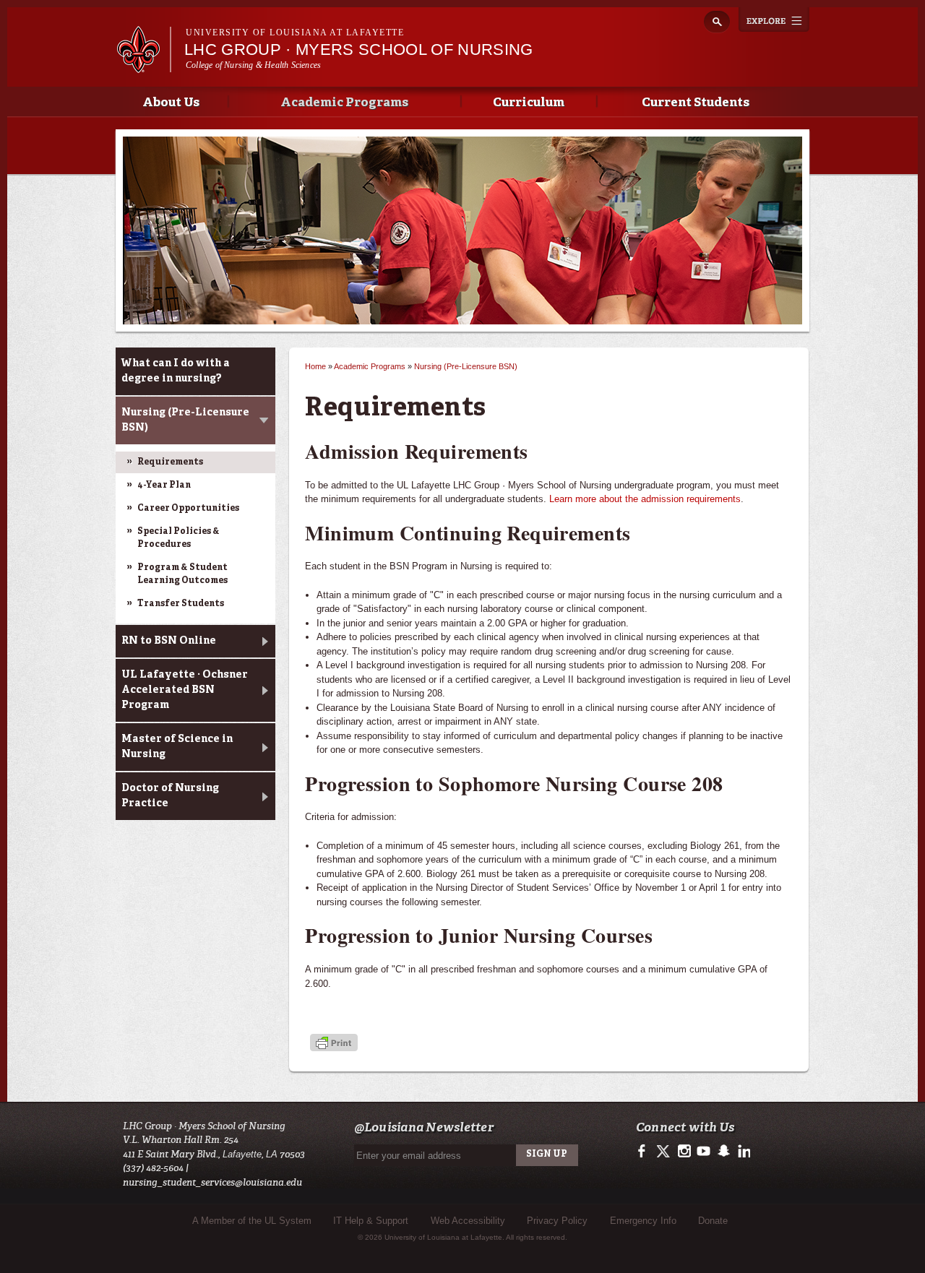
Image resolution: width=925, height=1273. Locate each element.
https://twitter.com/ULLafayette (664, 1151)
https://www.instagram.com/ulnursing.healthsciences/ (684, 1151)
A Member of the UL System (251, 1220)
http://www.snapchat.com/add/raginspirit (723, 1151)
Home (315, 366)
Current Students (695, 103)
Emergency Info (643, 1220)
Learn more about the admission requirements (645, 498)
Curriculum (528, 103)
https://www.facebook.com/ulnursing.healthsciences (645, 1151)
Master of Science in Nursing (177, 746)
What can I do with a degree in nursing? (175, 371)
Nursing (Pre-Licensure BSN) (185, 420)
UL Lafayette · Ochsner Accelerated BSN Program (184, 690)
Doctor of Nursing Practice (170, 795)
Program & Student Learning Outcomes (182, 574)
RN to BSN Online (168, 641)
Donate (713, 1220)
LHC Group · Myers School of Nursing (358, 49)
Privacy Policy (557, 1220)
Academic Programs (344, 103)
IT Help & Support (370, 1220)
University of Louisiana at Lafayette (295, 32)
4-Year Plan (164, 485)
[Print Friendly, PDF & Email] (334, 1043)
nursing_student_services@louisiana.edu (212, 1182)
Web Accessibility (468, 1220)
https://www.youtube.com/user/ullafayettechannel (703, 1151)
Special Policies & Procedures (178, 538)
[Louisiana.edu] (143, 66)
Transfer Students (180, 604)
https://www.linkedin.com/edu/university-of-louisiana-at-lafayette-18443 (742, 1151)
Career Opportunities (188, 508)
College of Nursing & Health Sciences (253, 65)
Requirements (170, 462)
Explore (774, 19)
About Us (170, 103)
